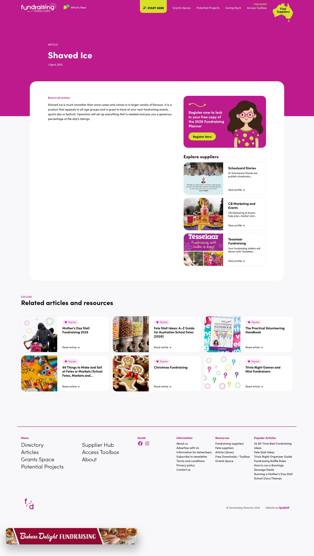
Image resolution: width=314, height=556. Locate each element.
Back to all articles (59, 97)
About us (182, 443)
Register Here (202, 136)
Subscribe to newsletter (191, 456)
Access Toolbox (257, 8)
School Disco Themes (268, 478)
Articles (30, 452)
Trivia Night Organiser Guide (273, 456)
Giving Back (233, 8)
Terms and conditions (190, 461)
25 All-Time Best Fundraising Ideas (273, 445)
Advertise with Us (187, 448)
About (89, 459)
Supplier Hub (98, 444)
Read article (69, 347)
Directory (32, 444)
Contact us (183, 469)
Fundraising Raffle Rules (270, 461)
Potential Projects (208, 8)
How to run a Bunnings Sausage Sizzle (269, 467)
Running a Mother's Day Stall (273, 474)
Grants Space (182, 8)
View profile (235, 189)
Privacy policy (185, 465)
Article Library (224, 452)
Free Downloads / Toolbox (232, 456)
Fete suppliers (224, 448)
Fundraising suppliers (229, 443)
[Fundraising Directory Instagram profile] (147, 443)
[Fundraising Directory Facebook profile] (140, 443)
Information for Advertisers (194, 452)
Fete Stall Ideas (264, 452)
